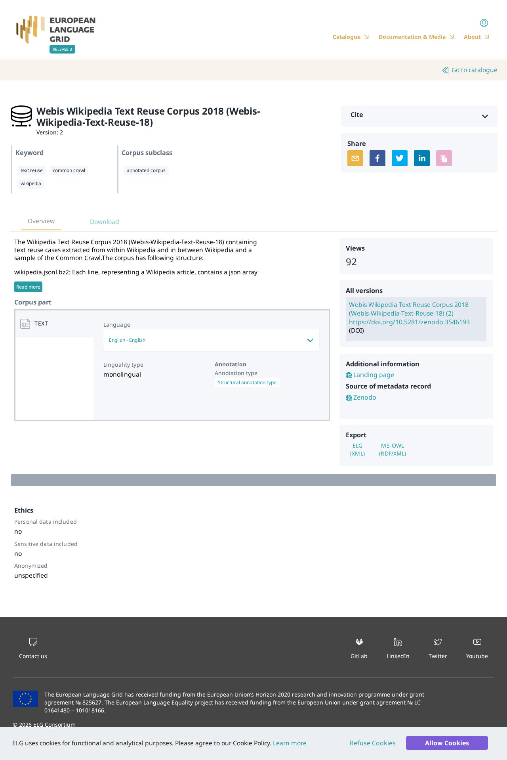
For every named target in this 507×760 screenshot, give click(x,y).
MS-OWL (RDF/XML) (392, 449)
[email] (355, 158)
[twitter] (400, 158)
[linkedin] (422, 158)
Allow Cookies (447, 743)
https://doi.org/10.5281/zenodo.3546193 (409, 322)
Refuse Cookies (373, 743)
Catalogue (346, 36)
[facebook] (377, 158)
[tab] (54, 323)
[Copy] (444, 158)
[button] (419, 116)
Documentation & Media (412, 36)
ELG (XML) (357, 449)
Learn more (289, 743)
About (472, 36)
